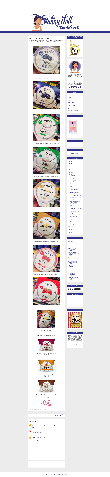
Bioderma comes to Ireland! (75, 187)
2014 (70, 226)
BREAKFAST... (71, 95)
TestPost (70, 245)
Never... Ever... (72, 210)
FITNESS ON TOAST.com (74, 269)
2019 (70, 167)
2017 (70, 171)
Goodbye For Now (72, 249)
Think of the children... (74, 203)
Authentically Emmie (73, 252)
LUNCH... (70, 97)
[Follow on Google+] (74, 86)
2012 (70, 229)
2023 (70, 161)
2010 (70, 232)
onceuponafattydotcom (73, 261)
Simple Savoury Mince (73, 267)
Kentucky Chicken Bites (73, 242)
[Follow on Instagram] (78, 86)
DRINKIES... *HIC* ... (72, 105)
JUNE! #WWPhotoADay (74, 189)
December (72, 175)
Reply (33, 427)
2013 (70, 227)
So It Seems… (71, 278)
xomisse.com (64, 474)
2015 (70, 174)
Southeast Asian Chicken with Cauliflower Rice (75, 202)
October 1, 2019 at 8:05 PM (40, 437)
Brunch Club (64, 32)
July (71, 183)
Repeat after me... (73, 199)
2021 (70, 164)
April (71, 219)
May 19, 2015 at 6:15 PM (39, 424)
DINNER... (70, 107)
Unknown (33, 437)
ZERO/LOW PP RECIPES (73, 110)
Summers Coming (72, 274)
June (71, 184)
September (72, 180)
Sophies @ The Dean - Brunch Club (75, 198)
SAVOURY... (70, 100)
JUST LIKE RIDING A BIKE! (73, 270)
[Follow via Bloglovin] (81, 86)
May (71, 186)
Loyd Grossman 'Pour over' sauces (76, 208)
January (71, 224)
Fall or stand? (72, 194)
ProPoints (37, 409)
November (72, 177)
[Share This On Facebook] (56, 415)
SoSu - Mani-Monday (73, 216)
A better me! (72, 190)
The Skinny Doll (51, 474)
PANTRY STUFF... (71, 102)
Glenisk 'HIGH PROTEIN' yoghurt (76, 195)
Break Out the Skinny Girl (74, 277)
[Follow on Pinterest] (76, 86)
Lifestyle (52, 32)
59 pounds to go (72, 273)
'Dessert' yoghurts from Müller (75, 214)
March (71, 221)
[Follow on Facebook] (69, 86)
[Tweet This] (58, 415)
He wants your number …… (73, 262)
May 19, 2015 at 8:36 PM (43, 430)
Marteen (33, 424)
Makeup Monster (35, 430)
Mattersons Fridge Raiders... (75, 192)
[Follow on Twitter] (72, 86)
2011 (70, 231)
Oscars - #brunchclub (74, 217)
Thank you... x (72, 213)
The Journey (40, 32)
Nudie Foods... (72, 205)
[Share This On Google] (63, 415)
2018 (70, 169)
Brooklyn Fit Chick (72, 244)
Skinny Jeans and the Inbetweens (73, 266)
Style (57, 32)
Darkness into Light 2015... (74, 211)
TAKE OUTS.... (71, 99)
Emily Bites (71, 241)
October (71, 178)
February (71, 222)
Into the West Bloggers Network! (76, 206)
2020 (70, 166)
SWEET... (70, 108)
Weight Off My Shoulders (74, 248)
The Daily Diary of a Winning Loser (74, 257)
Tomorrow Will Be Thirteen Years (74, 258)
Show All (81, 280)
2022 (70, 163)
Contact (71, 32)
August (71, 181)
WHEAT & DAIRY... (72, 103)
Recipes (46, 32)
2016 (70, 172)
